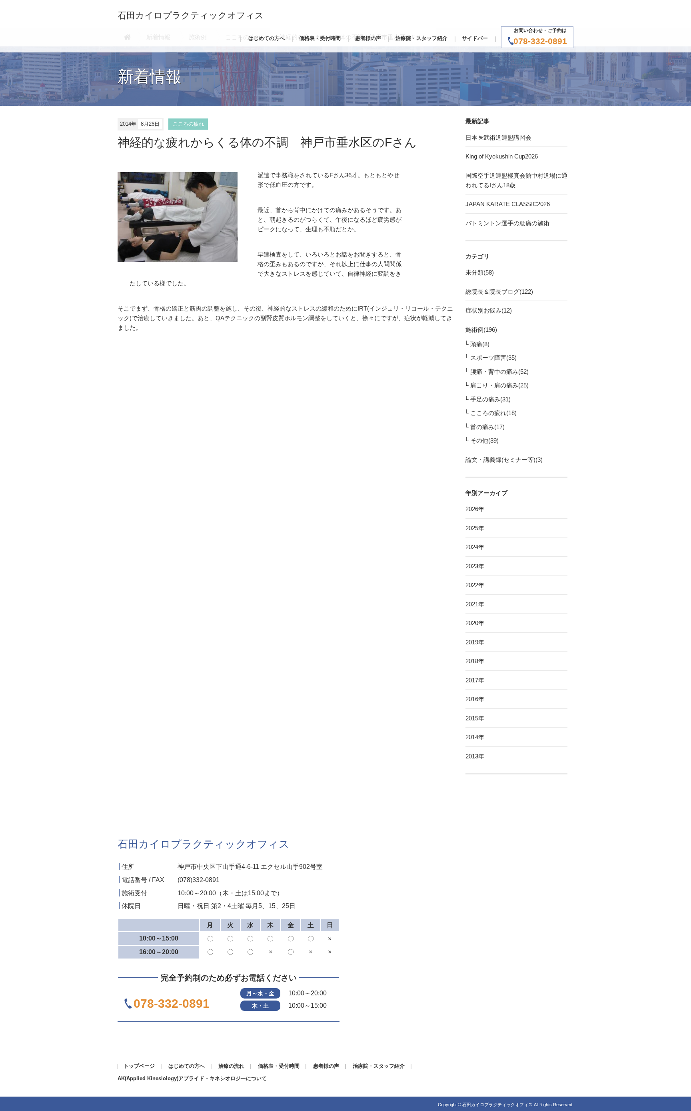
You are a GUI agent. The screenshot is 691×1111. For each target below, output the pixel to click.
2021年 (474, 604)
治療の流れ (231, 1066)
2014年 (474, 737)
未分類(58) (479, 272)
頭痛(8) (479, 344)
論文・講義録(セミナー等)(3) (504, 459)
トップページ (139, 1066)
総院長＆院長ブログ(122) (499, 291)
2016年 (474, 699)
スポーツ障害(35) (493, 357)
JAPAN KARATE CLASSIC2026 (507, 204)
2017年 (474, 680)
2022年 (474, 585)
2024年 (474, 546)
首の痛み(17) (487, 426)
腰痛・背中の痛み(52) (499, 371)
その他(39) (484, 440)
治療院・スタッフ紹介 (421, 38)
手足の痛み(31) (490, 399)
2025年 (474, 528)
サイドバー (475, 38)
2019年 (474, 642)
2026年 (474, 508)
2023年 (474, 566)
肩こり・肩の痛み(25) (499, 385)
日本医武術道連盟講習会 (498, 137)
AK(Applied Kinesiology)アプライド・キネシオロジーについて (192, 1078)
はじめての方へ (266, 38)
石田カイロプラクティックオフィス (191, 15)
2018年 (474, 661)
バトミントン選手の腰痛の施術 (507, 223)
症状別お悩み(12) (488, 310)
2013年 (474, 756)
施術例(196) (481, 329)
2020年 (474, 623)
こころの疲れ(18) (493, 412)
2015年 (474, 718)
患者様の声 (368, 38)
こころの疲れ (188, 124)
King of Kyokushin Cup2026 (501, 156)
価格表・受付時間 (320, 38)
